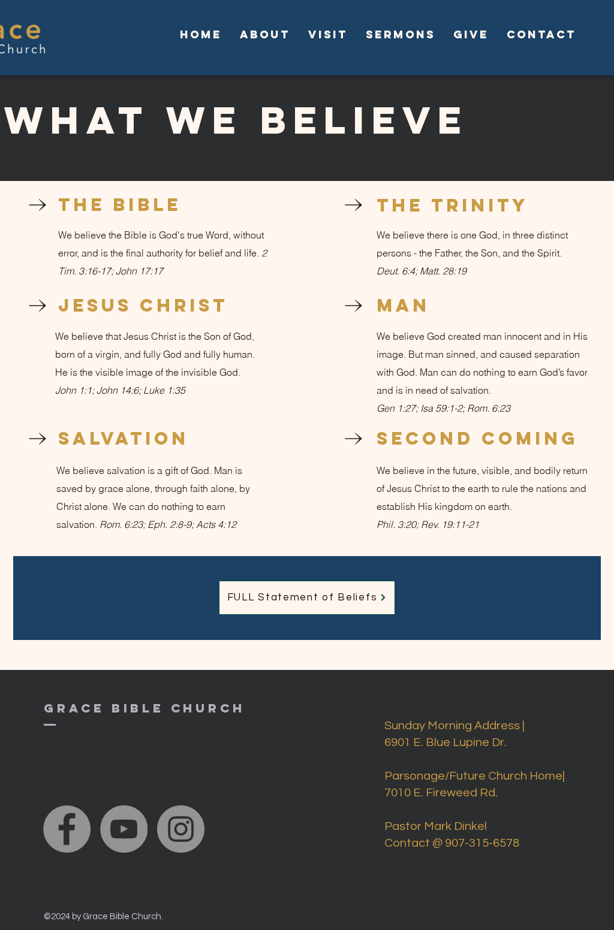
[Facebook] (67, 829)
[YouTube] (124, 829)
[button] (265, 34)
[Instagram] (180, 829)
